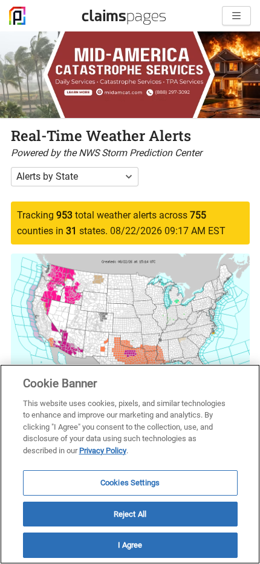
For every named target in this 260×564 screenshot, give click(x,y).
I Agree (130, 544)
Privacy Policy (102, 450)
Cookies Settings (130, 482)
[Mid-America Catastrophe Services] (130, 74)
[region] (130, 464)
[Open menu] (236, 15)
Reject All (130, 514)
